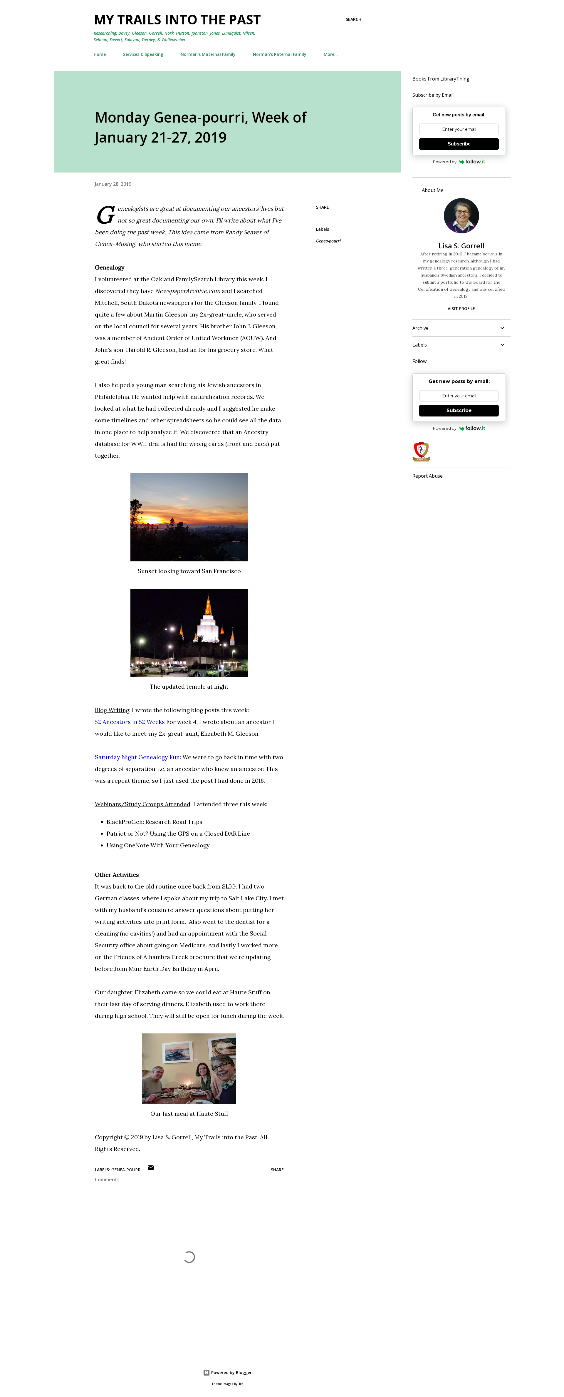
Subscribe (459, 143)
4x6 (240, 1384)
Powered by (444, 161)
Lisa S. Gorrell (461, 245)
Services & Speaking (143, 54)
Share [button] (322, 207)
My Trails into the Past (177, 19)
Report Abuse (427, 476)
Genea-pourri (328, 241)
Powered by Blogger (231, 1372)
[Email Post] (150, 1169)
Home (100, 54)
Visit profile (461, 308)
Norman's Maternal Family (208, 54)
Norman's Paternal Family (279, 54)
